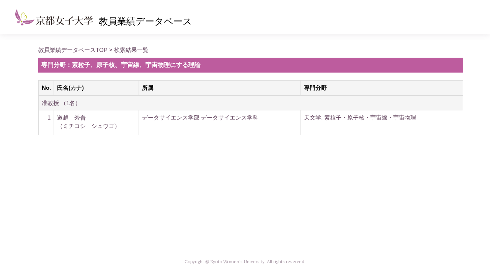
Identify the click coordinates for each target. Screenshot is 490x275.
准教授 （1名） (61, 103)
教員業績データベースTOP (73, 50)
